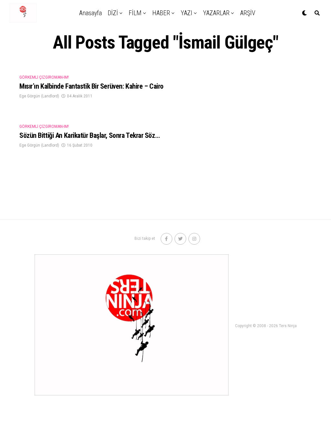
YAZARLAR (216, 13)
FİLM (135, 13)
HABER (161, 13)
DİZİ (113, 13)
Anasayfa (90, 13)
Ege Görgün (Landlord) (39, 96)
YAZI (186, 13)
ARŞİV (247, 13)
